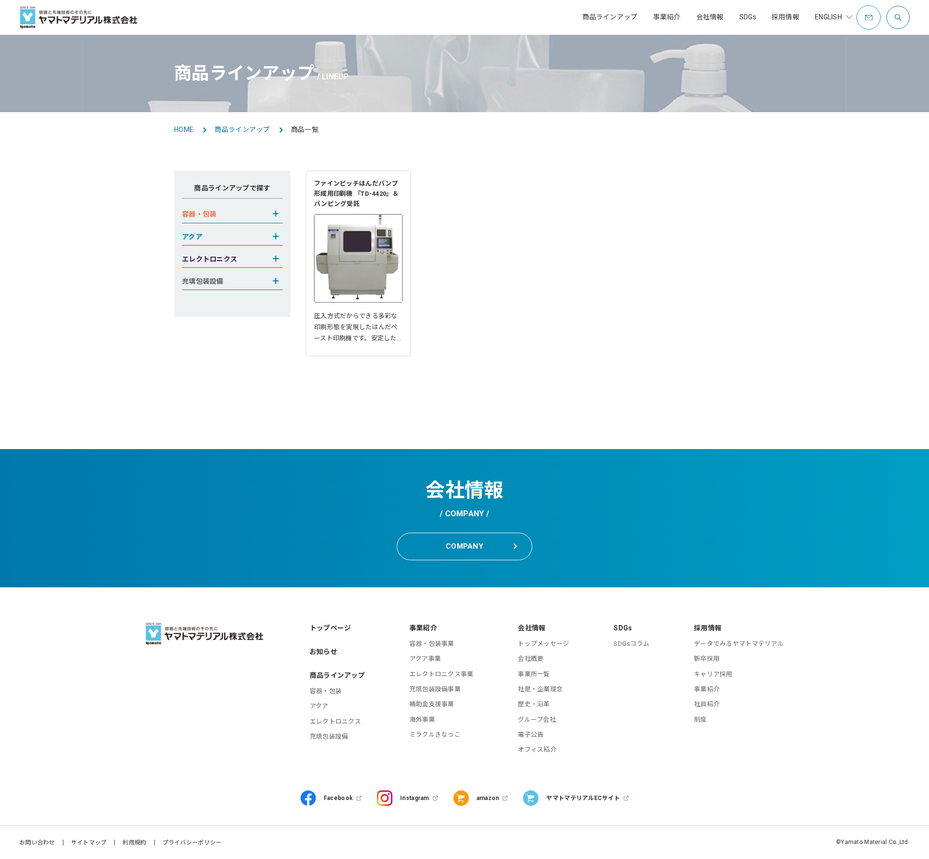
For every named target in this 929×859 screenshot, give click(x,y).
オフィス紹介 (537, 749)
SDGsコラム (631, 643)
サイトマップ (89, 842)
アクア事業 (425, 658)
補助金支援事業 (431, 704)
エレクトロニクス (335, 721)
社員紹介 (706, 704)
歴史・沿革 (534, 704)
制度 (700, 719)
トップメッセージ (543, 643)
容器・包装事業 (431, 643)
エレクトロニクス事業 (441, 674)
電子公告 (530, 734)
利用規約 (134, 842)
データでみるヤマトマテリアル (739, 643)
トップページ (330, 628)
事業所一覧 (534, 674)
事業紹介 (706, 689)
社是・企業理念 (540, 689)
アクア (319, 706)
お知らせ (323, 651)
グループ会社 (537, 719)
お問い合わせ (37, 842)
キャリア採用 (713, 674)
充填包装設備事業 (435, 689)
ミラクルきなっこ (435, 734)
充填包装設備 (329, 736)
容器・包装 (326, 691)
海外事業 (422, 719)
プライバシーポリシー (192, 842)
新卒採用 (706, 658)
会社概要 (530, 658)
